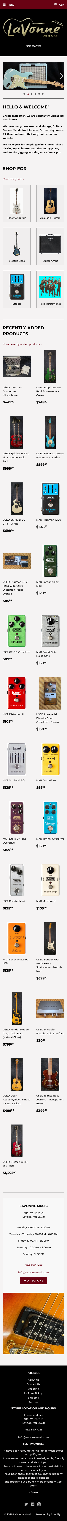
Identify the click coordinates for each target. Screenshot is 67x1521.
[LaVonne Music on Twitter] (26, 1504)
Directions (34, 1280)
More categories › (13, 179)
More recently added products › (22, 344)
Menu (11, 4)
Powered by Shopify (48, 1514)
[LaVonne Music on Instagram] (39, 1504)
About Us (33, 1379)
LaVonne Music (22, 1514)
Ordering (33, 1388)
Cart (61, 4)
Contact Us (33, 1384)
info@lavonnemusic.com (33, 1272)
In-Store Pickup (33, 1393)
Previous (5, 76)
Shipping (33, 1397)
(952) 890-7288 (33, 1264)
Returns (33, 1402)
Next (62, 76)
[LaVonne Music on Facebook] (33, 1504)
